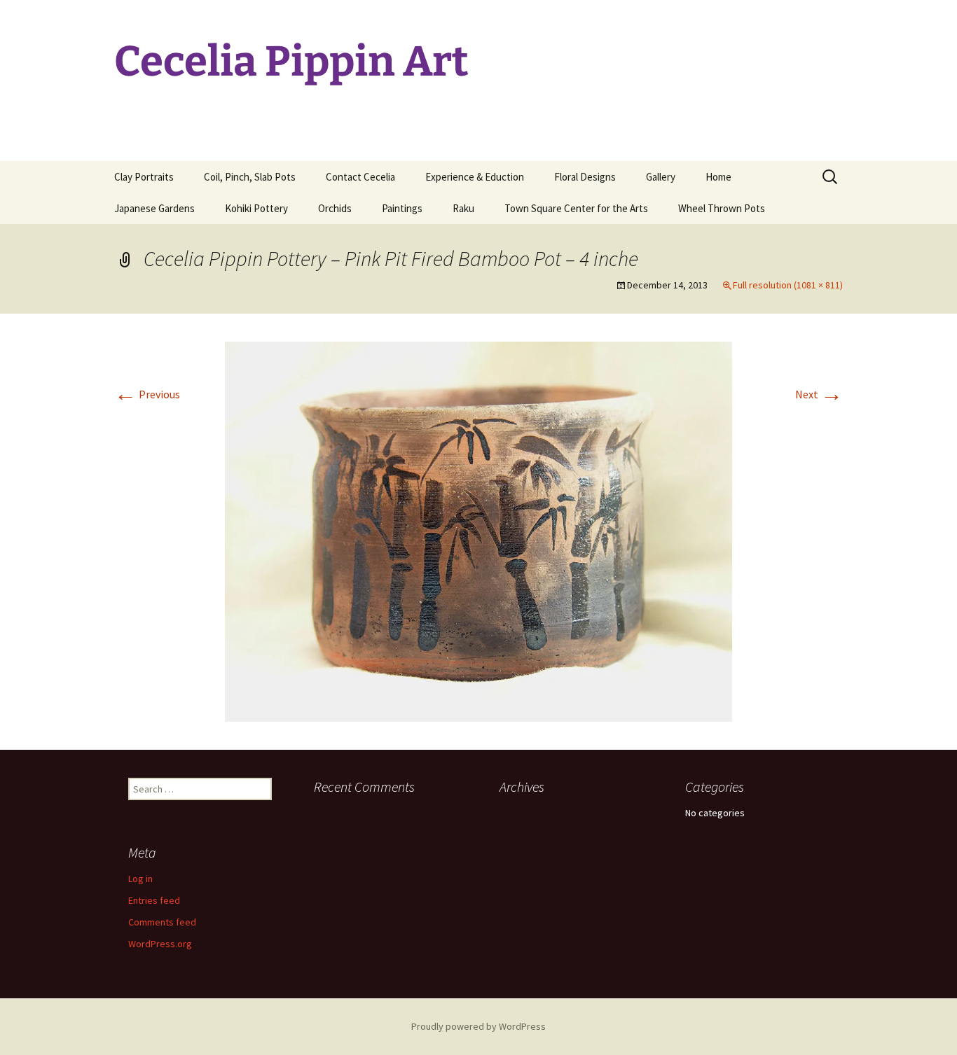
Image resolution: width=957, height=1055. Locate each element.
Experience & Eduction (474, 176)
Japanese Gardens (154, 208)
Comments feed (162, 922)
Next (819, 394)
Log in (140, 878)
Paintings (402, 208)
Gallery (660, 176)
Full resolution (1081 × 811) (788, 285)
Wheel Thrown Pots (721, 208)
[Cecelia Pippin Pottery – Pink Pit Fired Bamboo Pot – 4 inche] (478, 530)
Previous (147, 394)
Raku (463, 208)
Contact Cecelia (360, 176)
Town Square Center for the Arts (576, 208)
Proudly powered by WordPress (478, 1026)
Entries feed (154, 900)
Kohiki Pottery (256, 208)
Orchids (335, 208)
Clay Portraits (144, 176)
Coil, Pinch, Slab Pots (250, 176)
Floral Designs (585, 176)
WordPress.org (160, 943)
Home (718, 176)
